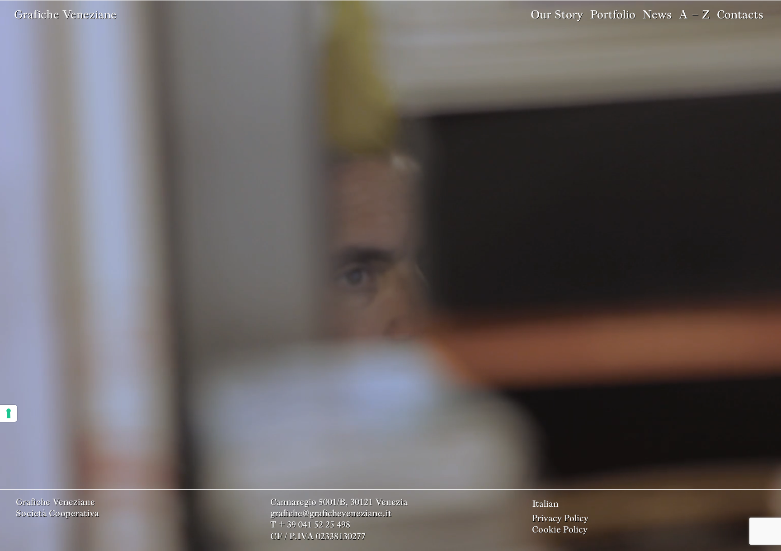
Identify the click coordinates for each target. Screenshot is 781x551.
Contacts (740, 14)
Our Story (557, 14)
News (657, 14)
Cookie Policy (560, 529)
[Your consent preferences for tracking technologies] (8, 413)
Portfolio (612, 14)
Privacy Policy (560, 518)
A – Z (694, 14)
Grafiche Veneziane (65, 14)
